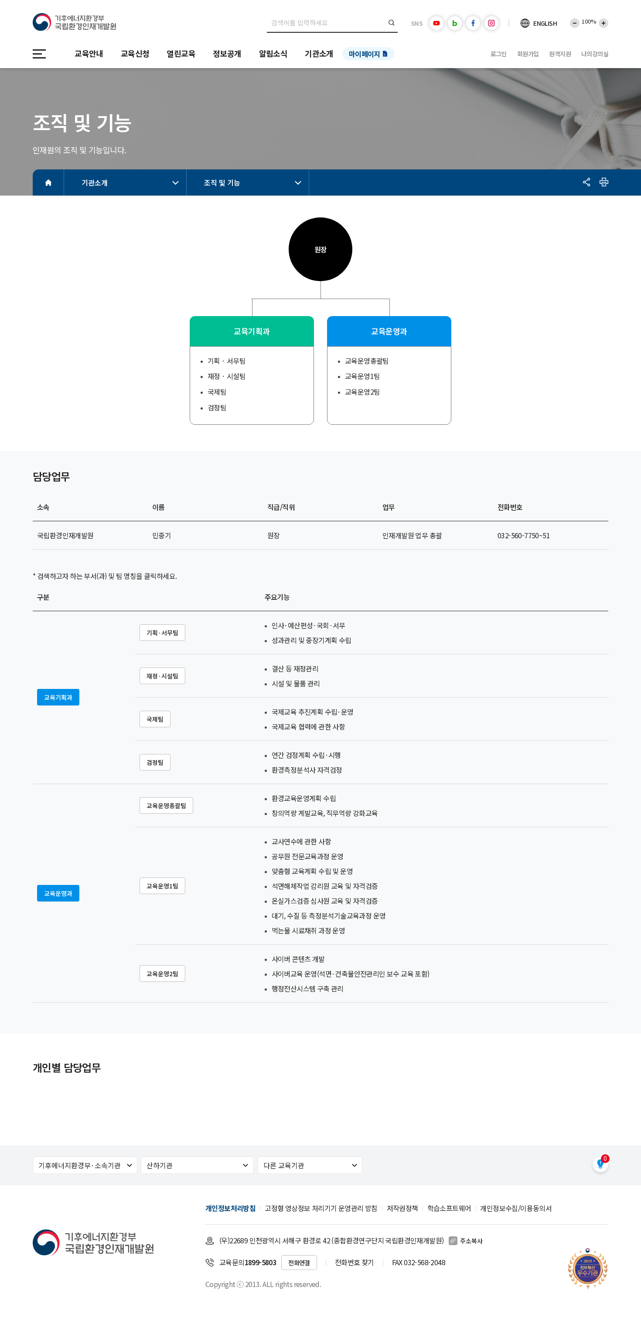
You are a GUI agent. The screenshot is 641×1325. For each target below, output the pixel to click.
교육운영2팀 (162, 973)
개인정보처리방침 (230, 1208)
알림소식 (273, 53)
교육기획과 (58, 697)
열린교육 (181, 53)
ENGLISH (545, 23)
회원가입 (528, 53)
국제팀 (155, 719)
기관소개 (319, 53)
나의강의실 (594, 53)
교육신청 (135, 53)
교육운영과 (58, 893)
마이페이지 (364, 53)
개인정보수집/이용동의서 (516, 1208)
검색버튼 (392, 22)
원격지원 (560, 53)
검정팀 (155, 762)
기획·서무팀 (162, 632)
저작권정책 (402, 1208)
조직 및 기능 (222, 182)
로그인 (499, 53)
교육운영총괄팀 (166, 805)
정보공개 (227, 53)
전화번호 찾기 (354, 1262)
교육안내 (89, 53)
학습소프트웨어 (449, 1208)
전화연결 (299, 1262)
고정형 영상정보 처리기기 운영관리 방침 (321, 1208)
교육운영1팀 (162, 885)
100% (589, 21)
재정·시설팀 (162, 675)
